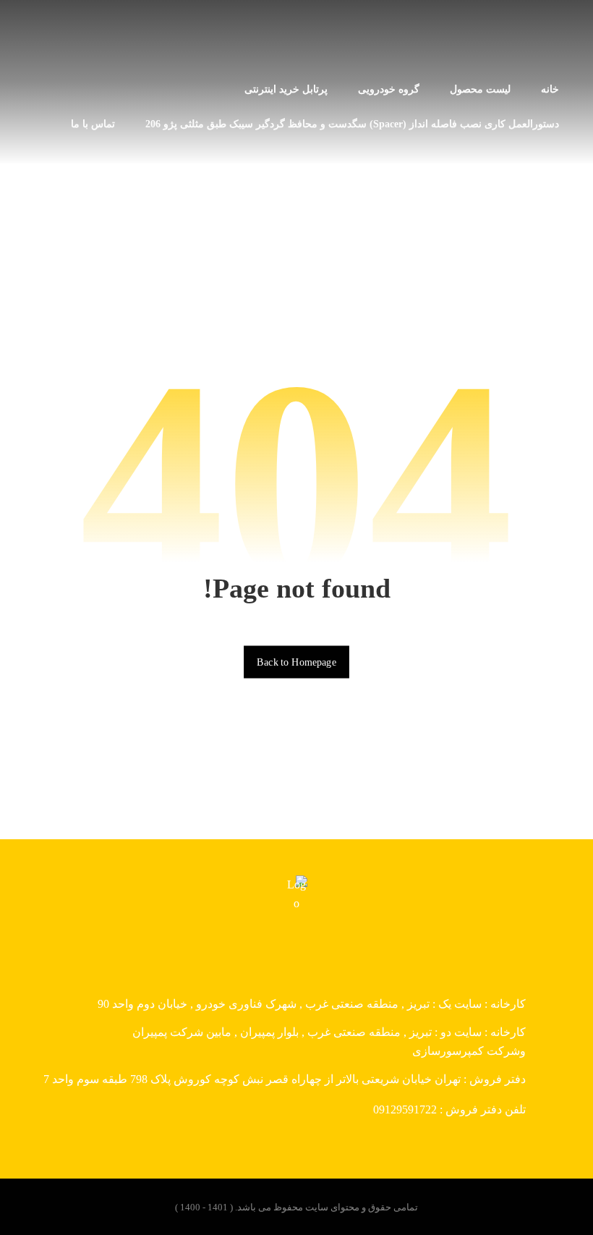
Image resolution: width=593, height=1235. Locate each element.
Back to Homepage (296, 661)
